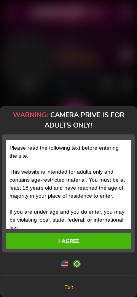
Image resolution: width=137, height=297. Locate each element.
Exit (68, 287)
